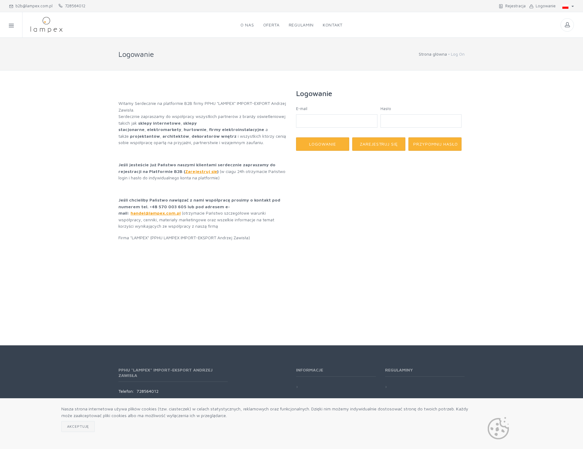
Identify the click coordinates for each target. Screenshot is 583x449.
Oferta (271, 24)
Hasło (385, 108)
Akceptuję (78, 426)
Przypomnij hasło (435, 144)
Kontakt (333, 24)
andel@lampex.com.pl (157, 213)
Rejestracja (514, 5)
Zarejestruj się (201, 171)
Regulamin (301, 24)
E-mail (301, 108)
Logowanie (544, 5)
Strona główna (433, 54)
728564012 (74, 5)
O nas (247, 24)
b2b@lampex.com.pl (33, 5)
